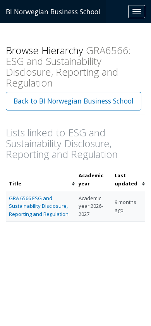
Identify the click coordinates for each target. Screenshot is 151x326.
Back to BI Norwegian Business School (74, 100)
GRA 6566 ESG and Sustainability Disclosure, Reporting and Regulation (39, 206)
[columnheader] (41, 179)
